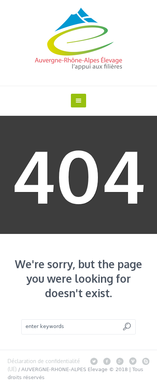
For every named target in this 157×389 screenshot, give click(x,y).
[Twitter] (94, 361)
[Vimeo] (132, 361)
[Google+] (119, 361)
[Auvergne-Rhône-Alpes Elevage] (78, 39)
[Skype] (145, 361)
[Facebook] (107, 361)
